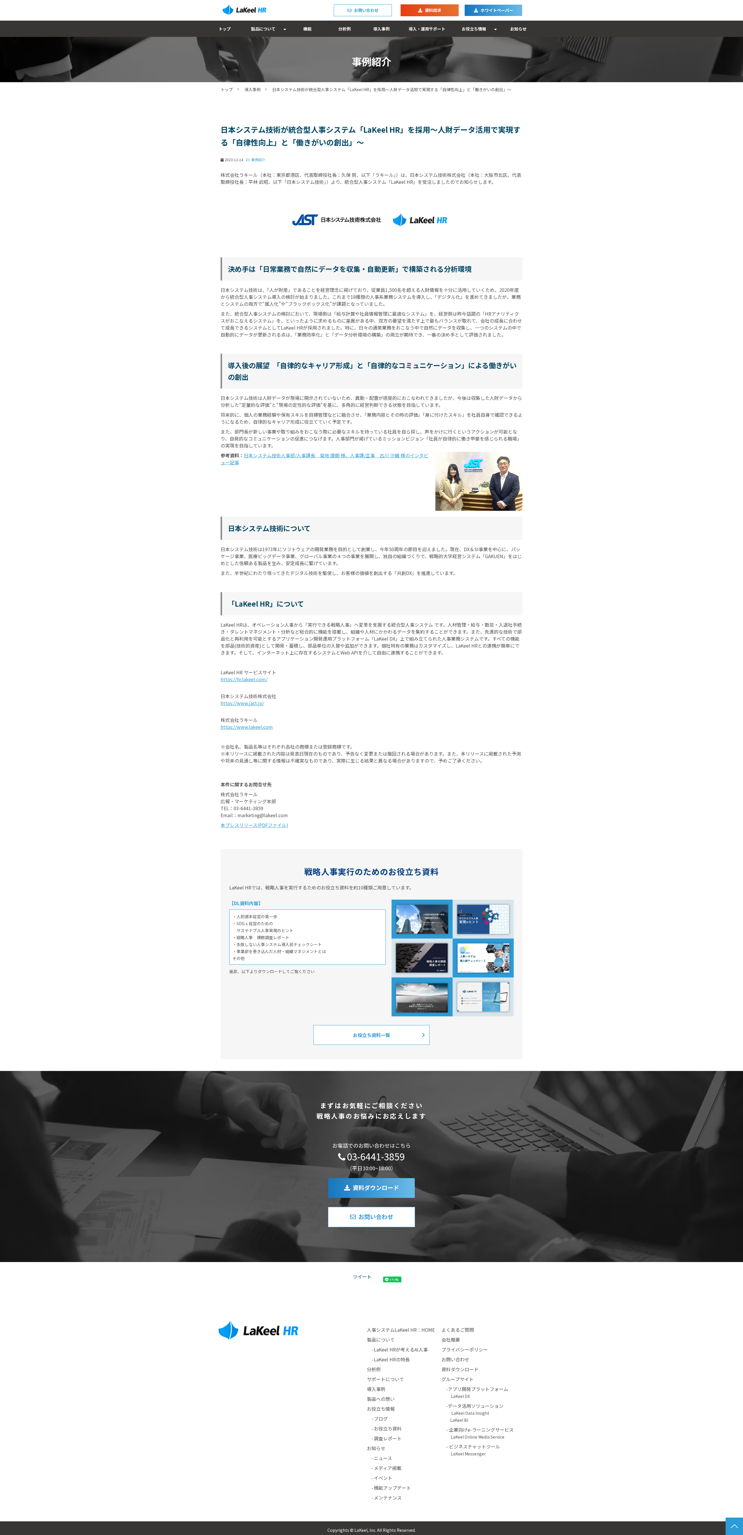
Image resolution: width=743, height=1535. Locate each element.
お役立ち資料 (388, 1428)
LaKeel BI (459, 1420)
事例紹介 (258, 159)
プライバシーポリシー (464, 1349)
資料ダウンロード (376, 1187)
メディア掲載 (387, 1467)
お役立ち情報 (474, 29)
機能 (307, 29)
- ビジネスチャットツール (470, 1450)
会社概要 (450, 1339)
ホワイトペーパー (497, 10)
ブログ (381, 1418)
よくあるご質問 (457, 1329)
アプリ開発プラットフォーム (478, 1388)
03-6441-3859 (376, 1156)
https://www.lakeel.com (247, 726)
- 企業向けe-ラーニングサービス (477, 1433)
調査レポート (388, 1438)
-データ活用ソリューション (477, 1405)
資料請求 (433, 10)
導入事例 (381, 29)
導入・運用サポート (427, 29)
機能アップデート (392, 1487)
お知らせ (518, 29)
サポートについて (385, 1379)
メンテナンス (388, 1497)
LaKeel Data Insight (470, 1413)
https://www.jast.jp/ (242, 703)
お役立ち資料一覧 (371, 1034)
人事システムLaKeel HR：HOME (401, 1329)
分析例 (344, 29)
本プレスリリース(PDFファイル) (254, 825)
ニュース (383, 1458)
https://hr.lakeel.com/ (244, 679)
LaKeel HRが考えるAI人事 (401, 1349)
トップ (225, 29)
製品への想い (381, 1398)
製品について (263, 29)
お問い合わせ (366, 10)
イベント (383, 1477)
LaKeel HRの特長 (392, 1359)
